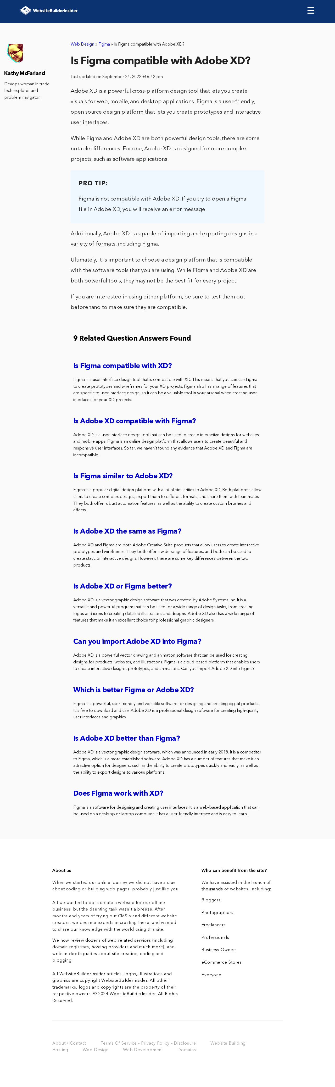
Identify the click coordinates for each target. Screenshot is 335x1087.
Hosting (60, 1050)
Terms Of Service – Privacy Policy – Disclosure (148, 1043)
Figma (104, 44)
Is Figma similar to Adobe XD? (123, 476)
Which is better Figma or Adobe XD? (133, 690)
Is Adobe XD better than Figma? (126, 738)
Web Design (82, 44)
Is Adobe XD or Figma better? (122, 586)
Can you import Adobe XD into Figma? (137, 642)
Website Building (228, 1043)
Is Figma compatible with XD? (122, 366)
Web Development (143, 1050)
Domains (186, 1050)
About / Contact (69, 1043)
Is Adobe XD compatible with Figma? (134, 421)
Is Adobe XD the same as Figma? (127, 531)
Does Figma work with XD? (118, 793)
